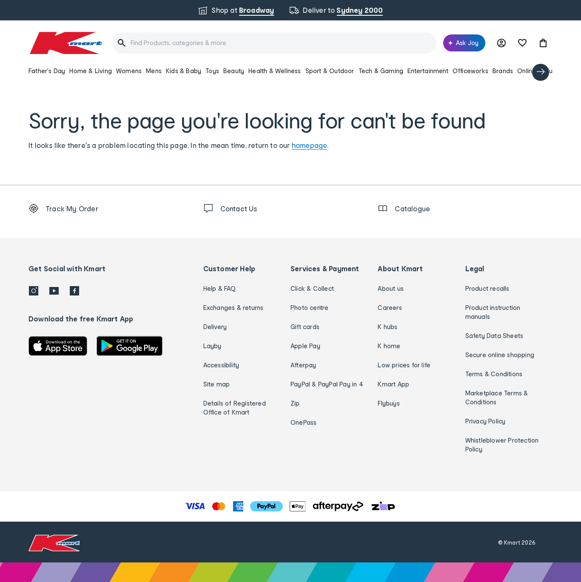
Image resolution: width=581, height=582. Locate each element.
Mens (154, 70)
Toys (212, 70)
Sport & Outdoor (329, 70)
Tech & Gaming (381, 70)
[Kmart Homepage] (65, 43)
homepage (310, 145)
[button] (543, 43)
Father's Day (46, 70)
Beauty (233, 70)
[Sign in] (501, 43)
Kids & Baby (183, 70)
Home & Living (90, 70)
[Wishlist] (522, 43)
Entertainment (427, 70)
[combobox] (274, 43)
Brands (503, 70)
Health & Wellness (274, 70)
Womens (129, 70)
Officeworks (470, 70)
